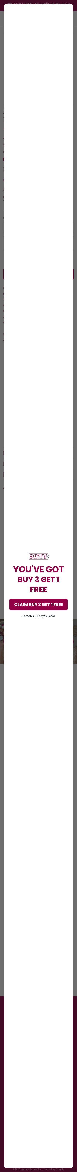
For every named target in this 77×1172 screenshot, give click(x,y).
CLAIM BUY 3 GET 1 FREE (38, 605)
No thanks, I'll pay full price (38, 616)
